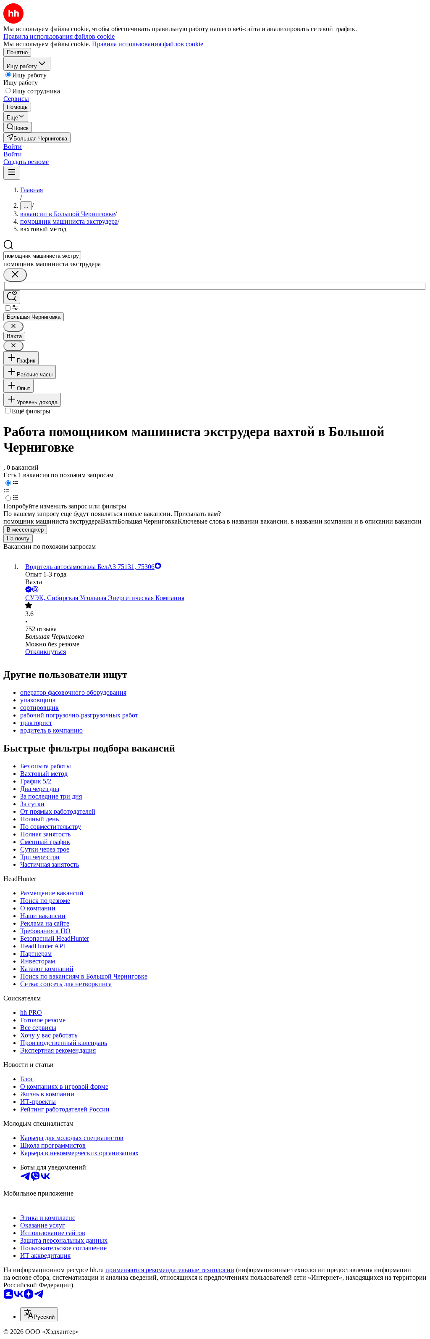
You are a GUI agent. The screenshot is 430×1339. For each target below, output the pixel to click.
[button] (12, 146)
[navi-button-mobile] (11, 173)
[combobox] (42, 255)
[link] (17, 127)
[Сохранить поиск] (11, 297)
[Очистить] (15, 275)
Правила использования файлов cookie (147, 44)
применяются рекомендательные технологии (169, 1269)
